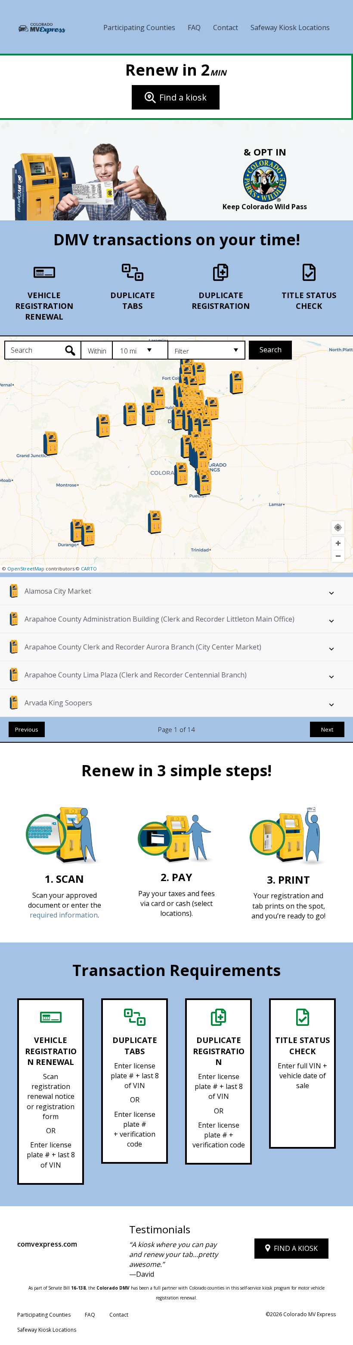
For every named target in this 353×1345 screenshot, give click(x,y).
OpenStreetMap (25, 568)
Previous (26, 729)
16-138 (78, 1288)
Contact (225, 27)
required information (64, 915)
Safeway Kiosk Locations (290, 27)
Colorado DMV (113, 1288)
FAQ (194, 27)
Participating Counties (139, 27)
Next (327, 729)
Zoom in (337, 543)
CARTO (89, 568)
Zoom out (337, 556)
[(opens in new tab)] (264, 180)
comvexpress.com (47, 1244)
